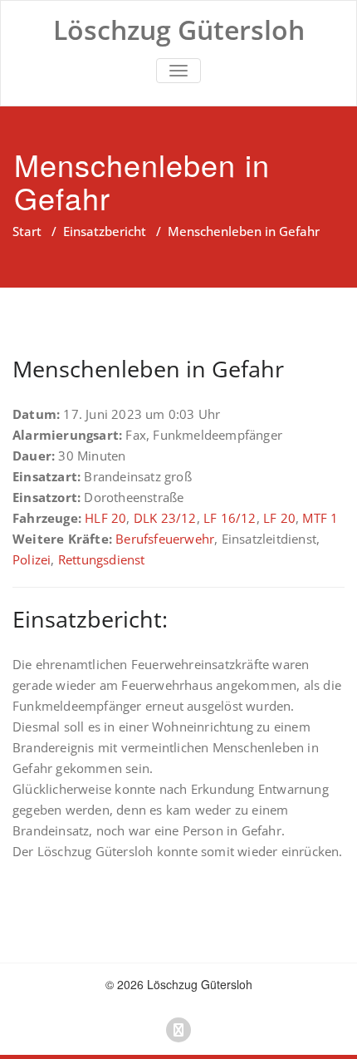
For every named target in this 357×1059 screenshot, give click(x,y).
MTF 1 (320, 518)
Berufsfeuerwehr (164, 538)
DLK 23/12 (165, 518)
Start (27, 231)
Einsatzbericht (104, 231)
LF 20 (279, 518)
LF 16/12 (230, 518)
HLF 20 (105, 518)
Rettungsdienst (101, 559)
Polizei (31, 559)
